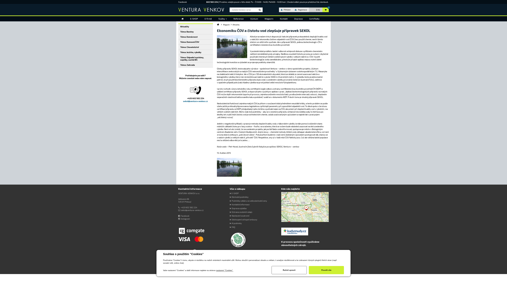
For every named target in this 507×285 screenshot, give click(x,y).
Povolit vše (326, 270)
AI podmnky (237, 223)
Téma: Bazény (187, 31)
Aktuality (184, 26)
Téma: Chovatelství (189, 47)
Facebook (182, 2)
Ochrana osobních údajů (242, 212)
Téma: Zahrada (187, 65)
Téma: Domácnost (189, 37)
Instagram (185, 219)
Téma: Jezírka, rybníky (190, 52)
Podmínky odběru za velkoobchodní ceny (249, 201)
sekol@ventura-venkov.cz (192, 210)
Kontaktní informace (190, 188)
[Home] (183, 18)
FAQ (233, 227)
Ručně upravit (289, 270)
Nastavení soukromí (240, 216)
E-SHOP (235, 193)
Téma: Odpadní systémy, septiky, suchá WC (192, 58)
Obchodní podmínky (240, 197)
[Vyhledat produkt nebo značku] (260, 10)
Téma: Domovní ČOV (189, 42)
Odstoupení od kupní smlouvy (244, 219)
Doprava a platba (239, 208)
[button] (222, 18)
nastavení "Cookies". (224, 270)
